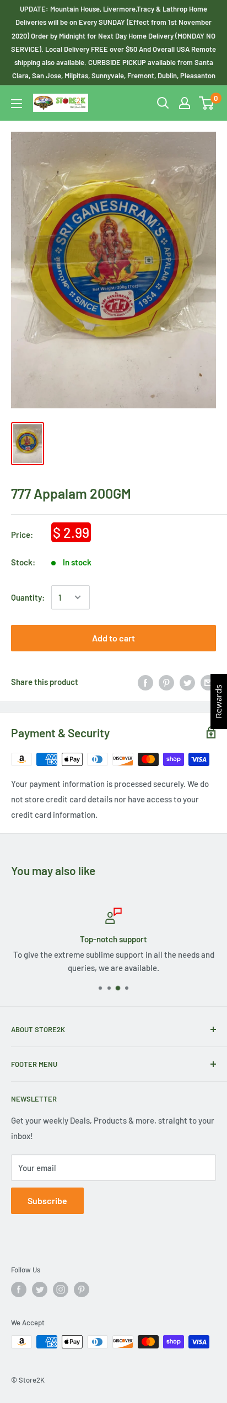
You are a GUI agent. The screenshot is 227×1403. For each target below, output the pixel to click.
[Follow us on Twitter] (39, 1289)
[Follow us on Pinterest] (81, 1289)
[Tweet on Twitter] (187, 681)
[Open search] (163, 103)
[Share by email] (208, 681)
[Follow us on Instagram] (60, 1289)
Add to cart (113, 638)
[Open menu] (16, 103)
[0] (207, 103)
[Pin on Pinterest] (166, 681)
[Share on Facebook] (145, 681)
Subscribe (47, 1200)
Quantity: (28, 597)
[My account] (184, 103)
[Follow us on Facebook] (18, 1289)
